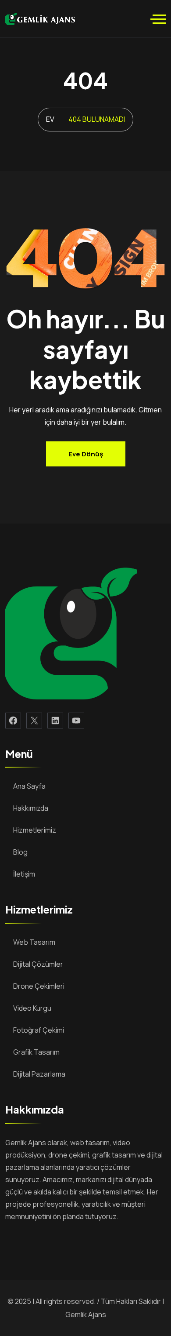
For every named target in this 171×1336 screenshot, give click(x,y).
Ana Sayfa (29, 786)
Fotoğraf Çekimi (38, 1030)
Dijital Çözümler (38, 964)
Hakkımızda (30, 808)
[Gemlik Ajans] (40, 18)
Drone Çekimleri (38, 986)
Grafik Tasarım (36, 1052)
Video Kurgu (32, 1008)
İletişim (24, 874)
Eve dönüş (85, 454)
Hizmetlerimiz (34, 830)
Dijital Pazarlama (39, 1074)
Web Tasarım (34, 942)
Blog (20, 852)
